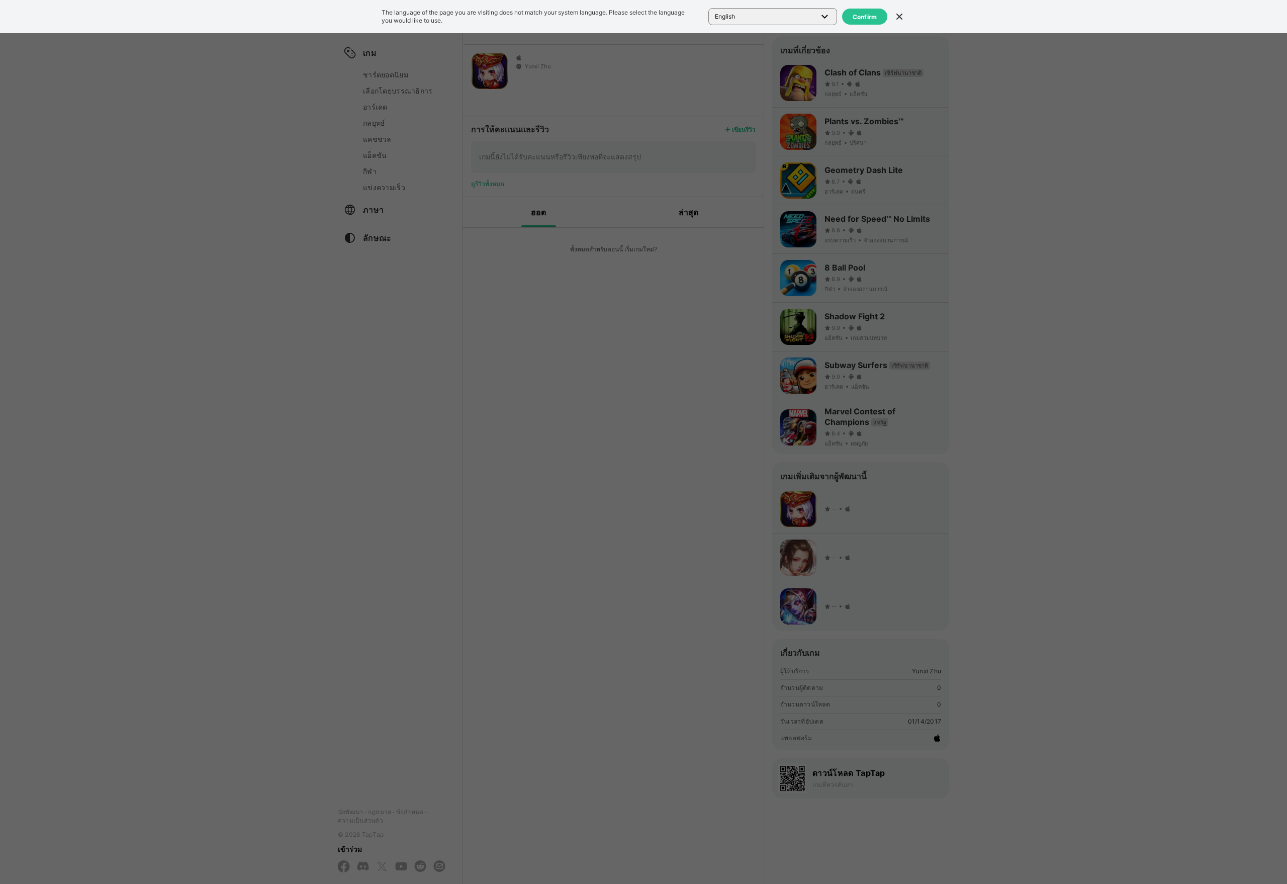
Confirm (865, 17)
